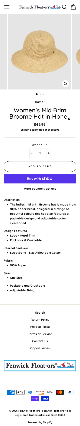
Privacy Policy (40, 326)
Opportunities (40, 348)
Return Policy (40, 319)
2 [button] (41, 95)
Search (40, 312)
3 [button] (44, 95)
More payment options (40, 188)
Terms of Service (40, 334)
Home (39, 102)
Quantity (40, 144)
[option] (40, 51)
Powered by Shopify (40, 422)
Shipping (26, 129)
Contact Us (40, 341)
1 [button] (37, 94)
